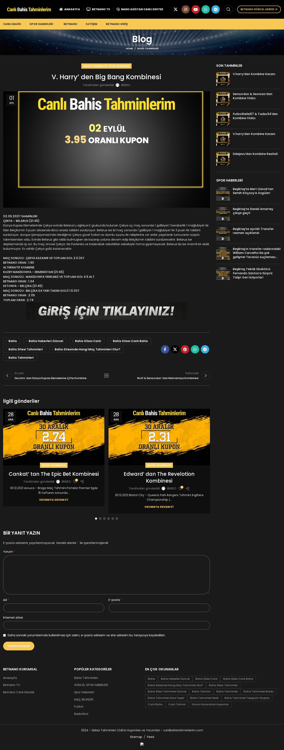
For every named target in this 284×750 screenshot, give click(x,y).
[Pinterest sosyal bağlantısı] (185, 349)
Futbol (78, 707)
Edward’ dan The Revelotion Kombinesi (159, 477)
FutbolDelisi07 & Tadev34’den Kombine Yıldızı (255, 116)
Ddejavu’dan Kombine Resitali (255, 154)
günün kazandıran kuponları (210, 704)
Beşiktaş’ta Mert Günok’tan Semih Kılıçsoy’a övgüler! (253, 191)
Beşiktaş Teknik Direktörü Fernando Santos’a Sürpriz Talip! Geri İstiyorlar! (253, 273)
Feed (150, 737)
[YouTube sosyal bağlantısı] (195, 9)
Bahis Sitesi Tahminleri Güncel (167, 691)
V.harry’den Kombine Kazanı (254, 74)
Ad (6, 600)
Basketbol (81, 714)
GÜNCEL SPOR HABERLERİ (91, 685)
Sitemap (136, 737)
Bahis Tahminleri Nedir (204, 698)
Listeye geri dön (106, 375)
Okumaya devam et (53, 499)
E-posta (115, 600)
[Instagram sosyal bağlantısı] (186, 9)
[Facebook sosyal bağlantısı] (165, 349)
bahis (13, 341)
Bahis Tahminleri (147, 48)
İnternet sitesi (13, 617)
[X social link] (176, 9)
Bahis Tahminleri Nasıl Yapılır (166, 698)
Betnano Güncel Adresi (257, 9)
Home (129, 48)
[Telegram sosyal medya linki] (215, 9)
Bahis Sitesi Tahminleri (26, 349)
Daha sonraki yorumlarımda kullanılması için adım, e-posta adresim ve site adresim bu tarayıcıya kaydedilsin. (86, 635)
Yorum (9, 551)
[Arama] (228, 9)
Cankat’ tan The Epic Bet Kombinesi (54, 474)
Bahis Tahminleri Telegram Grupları (247, 698)
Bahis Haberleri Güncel (46, 341)
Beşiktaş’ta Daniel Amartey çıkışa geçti (253, 211)
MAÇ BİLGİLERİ (83, 700)
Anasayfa (10, 678)
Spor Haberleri (119, 66)
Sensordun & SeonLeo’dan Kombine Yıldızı (252, 96)
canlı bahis (155, 704)
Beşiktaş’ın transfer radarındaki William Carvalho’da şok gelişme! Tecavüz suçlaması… (256, 253)
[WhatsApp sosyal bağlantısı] (205, 9)
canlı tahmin (177, 704)
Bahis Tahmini (201, 691)
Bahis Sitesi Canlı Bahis (130, 341)
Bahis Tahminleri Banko (259, 691)
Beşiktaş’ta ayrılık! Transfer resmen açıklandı (253, 231)
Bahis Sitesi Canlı (88, 341)
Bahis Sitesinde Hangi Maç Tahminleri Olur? (87, 349)
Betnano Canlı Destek (18, 692)
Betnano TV (11, 685)
